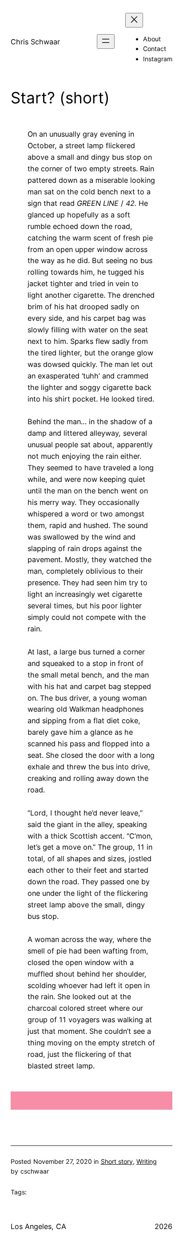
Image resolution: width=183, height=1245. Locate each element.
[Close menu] (134, 20)
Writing (146, 1161)
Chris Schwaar (35, 41)
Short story (117, 1161)
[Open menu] (106, 41)
